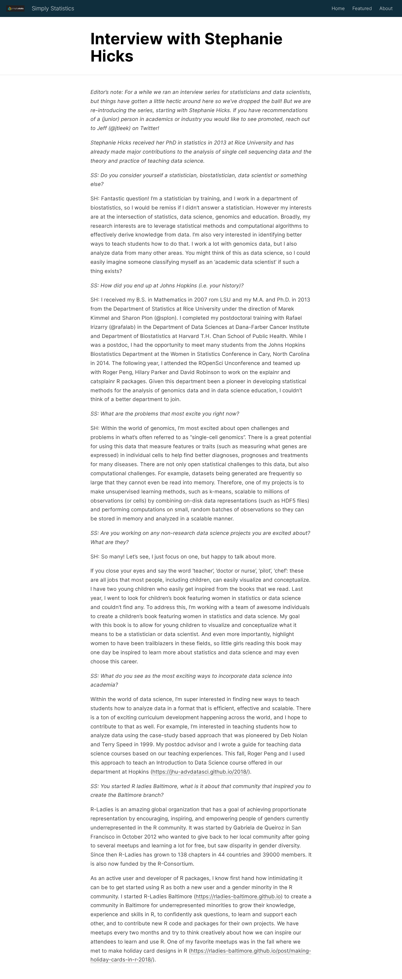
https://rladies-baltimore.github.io (238, 896)
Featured (362, 8)
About (386, 8)
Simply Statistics (53, 8)
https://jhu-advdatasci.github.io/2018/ (200, 772)
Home (338, 8)
